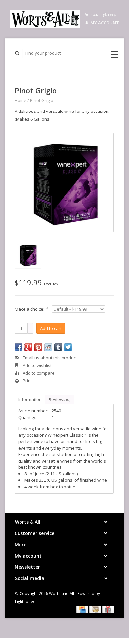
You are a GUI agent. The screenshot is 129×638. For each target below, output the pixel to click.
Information (30, 399)
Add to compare (38, 373)
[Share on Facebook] (18, 347)
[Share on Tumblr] (58, 347)
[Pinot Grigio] (64, 182)
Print (27, 381)
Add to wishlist (37, 365)
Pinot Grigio (41, 100)
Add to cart (51, 328)
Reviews (59, 399)
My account (104, 23)
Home (20, 100)
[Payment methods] (82, 609)
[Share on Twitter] (68, 347)
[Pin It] (38, 347)
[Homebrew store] (45, 19)
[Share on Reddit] (48, 347)
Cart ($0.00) (102, 15)
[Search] (17, 53)
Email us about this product (49, 358)
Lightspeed (25, 601)
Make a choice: (31, 309)
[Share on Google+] (28, 347)
